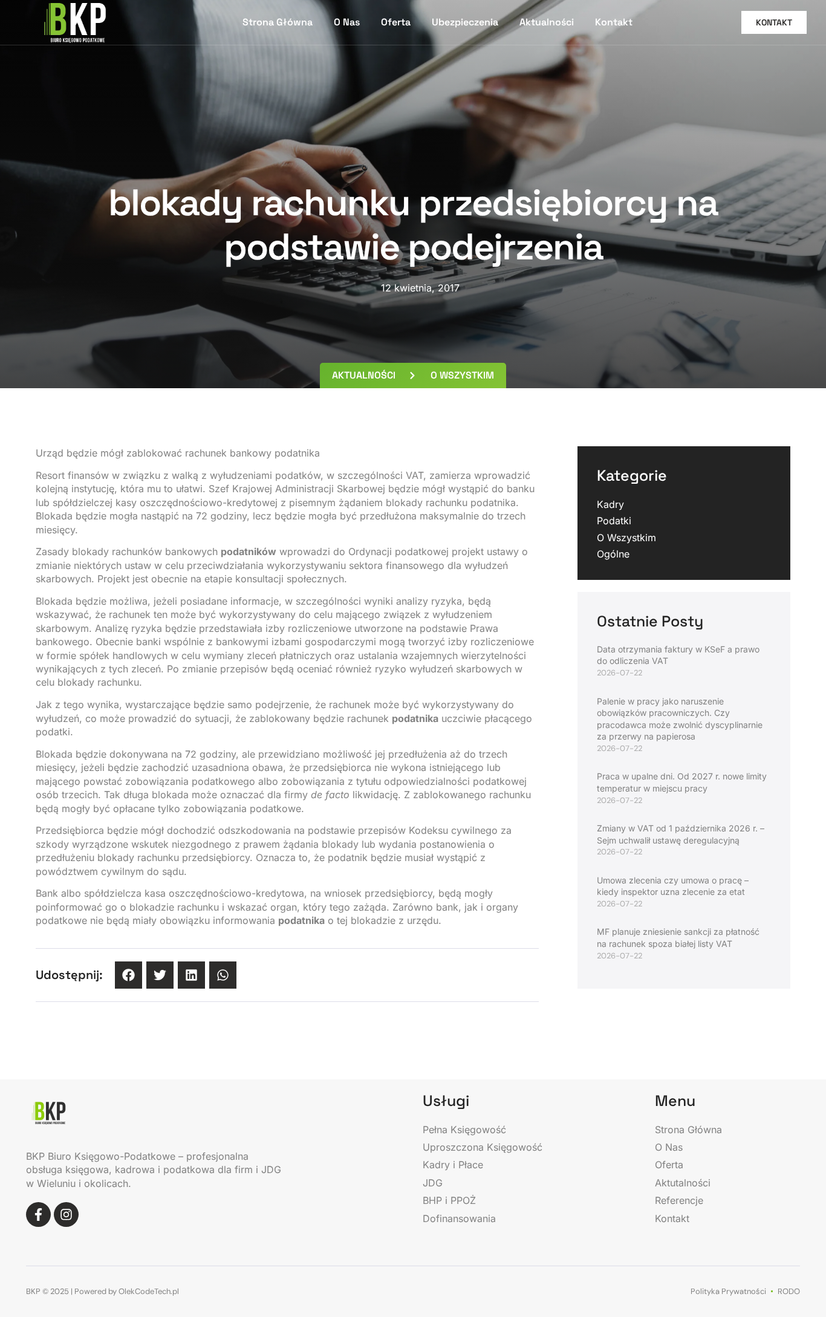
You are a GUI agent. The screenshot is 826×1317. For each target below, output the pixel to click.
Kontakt (614, 22)
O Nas (347, 22)
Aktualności (546, 22)
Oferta (396, 22)
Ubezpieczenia (465, 22)
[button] (128, 975)
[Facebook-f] (38, 1214)
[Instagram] (66, 1214)
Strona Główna (277, 22)
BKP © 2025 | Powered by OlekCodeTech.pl (102, 1291)
